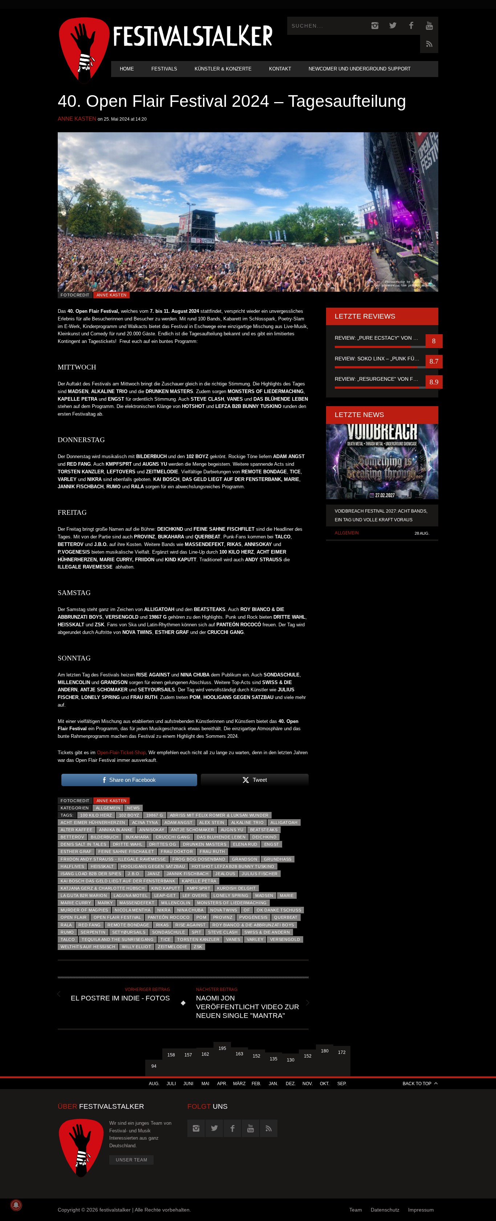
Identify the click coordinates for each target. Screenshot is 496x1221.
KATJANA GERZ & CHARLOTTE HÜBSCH (103, 888)
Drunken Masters (204, 844)
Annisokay (151, 830)
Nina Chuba (190, 910)
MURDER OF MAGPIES (84, 910)
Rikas (162, 925)
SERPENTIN (93, 932)
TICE (165, 939)
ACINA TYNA (145, 822)
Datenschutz (385, 1210)
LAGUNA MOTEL (130, 895)
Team (355, 1210)
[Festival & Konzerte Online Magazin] (193, 35)
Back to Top (417, 1083)
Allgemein (108, 808)
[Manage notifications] (16, 1205)
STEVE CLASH (223, 932)
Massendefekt (136, 903)
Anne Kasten (77, 119)
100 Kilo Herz (96, 815)
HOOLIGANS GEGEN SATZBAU (153, 866)
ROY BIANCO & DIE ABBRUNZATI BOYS (253, 925)
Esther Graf (76, 851)
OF (247, 910)
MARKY (105, 903)
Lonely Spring (231, 895)
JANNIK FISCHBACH (188, 874)
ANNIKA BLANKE (116, 830)
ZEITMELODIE (172, 947)
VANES (233, 939)
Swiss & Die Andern (267, 932)
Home (127, 69)
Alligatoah (284, 822)
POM (201, 917)
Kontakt (280, 69)
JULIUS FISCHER (260, 874)
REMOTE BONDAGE (128, 925)
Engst (271, 844)
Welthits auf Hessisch (88, 947)
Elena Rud (245, 844)
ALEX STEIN (211, 822)
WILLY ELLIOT (136, 947)
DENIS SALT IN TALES (83, 844)
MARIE (286, 895)
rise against (190, 925)
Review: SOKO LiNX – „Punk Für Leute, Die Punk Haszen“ (382, 358)
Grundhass (278, 859)
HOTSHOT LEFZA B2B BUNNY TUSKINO (233, 866)
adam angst (178, 822)
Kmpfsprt (199, 888)
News (133, 808)
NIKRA (163, 910)
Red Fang (89, 925)
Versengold (285, 939)
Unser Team (131, 1160)
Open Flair (74, 917)
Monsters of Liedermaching (232, 903)
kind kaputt (165, 888)
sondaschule (168, 932)
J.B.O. (134, 874)
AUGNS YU (232, 830)
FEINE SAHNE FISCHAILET (126, 851)
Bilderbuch (105, 837)
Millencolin (176, 903)
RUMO (67, 932)
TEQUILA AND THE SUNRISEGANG (118, 939)
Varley (255, 939)
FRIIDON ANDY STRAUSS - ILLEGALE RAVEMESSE (113, 859)
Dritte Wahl (128, 844)
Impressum (421, 1210)
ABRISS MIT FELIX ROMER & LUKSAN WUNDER (219, 815)
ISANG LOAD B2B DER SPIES (91, 874)
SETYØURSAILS (128, 932)
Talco (68, 939)
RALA (66, 925)
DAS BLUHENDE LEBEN (221, 837)
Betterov (72, 837)
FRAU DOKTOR (177, 851)
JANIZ (153, 874)
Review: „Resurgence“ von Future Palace (382, 379)
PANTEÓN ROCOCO (169, 917)
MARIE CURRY (76, 903)
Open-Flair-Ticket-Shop (121, 752)
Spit (197, 932)
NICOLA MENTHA (132, 910)
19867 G (154, 815)
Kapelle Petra (199, 881)
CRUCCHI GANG (173, 837)
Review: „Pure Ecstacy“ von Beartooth (382, 338)
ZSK (198, 947)
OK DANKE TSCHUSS (279, 910)
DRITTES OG (162, 844)
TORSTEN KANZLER (198, 939)
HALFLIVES (72, 866)
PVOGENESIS (253, 917)
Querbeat (286, 917)
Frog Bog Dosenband (198, 859)
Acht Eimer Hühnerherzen (93, 822)
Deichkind (264, 837)
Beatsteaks (264, 830)
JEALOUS (225, 874)
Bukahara (137, 837)
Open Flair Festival (117, 917)
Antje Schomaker (192, 830)
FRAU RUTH (212, 851)
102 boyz (129, 815)
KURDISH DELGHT (236, 888)
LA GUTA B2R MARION (84, 895)
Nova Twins (223, 910)
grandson (244, 859)
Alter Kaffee (76, 830)
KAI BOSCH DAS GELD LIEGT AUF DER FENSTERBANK (118, 881)
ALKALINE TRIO (247, 822)
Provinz (223, 917)
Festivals (164, 69)
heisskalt (102, 866)
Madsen (264, 895)
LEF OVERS (195, 895)
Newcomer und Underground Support (360, 69)
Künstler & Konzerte (223, 69)
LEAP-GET (165, 895)
